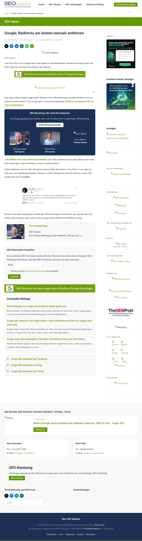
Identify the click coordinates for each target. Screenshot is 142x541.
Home (41, 4)
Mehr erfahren (17, 478)
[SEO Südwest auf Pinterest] (116, 352)
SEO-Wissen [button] (55, 4)
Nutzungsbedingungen (35, 271)
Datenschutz (52, 534)
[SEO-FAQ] (120, 243)
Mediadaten (90, 534)
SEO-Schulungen (73, 4)
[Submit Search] (44, 502)
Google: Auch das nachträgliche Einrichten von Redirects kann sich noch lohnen (46, 339)
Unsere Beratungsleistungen (49, 125)
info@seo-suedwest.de (24, 453)
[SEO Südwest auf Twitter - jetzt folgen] (116, 360)
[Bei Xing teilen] (22, 46)
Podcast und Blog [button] (95, 4)
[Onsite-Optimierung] (121, 174)
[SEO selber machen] (121, 261)
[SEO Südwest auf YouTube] (121, 365)
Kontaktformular (92, 528)
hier (80, 235)
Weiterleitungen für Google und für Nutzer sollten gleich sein (36, 306)
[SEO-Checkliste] (120, 53)
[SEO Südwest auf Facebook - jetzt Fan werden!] (116, 343)
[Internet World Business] (121, 291)
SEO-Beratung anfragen (125, 4)
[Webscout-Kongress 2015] (121, 205)
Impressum (70, 534)
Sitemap (80, 534)
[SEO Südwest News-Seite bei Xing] (125, 360)
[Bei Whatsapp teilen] (27, 46)
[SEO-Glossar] (121, 383)
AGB (61, 534)
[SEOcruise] (121, 213)
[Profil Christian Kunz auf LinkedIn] (125, 352)
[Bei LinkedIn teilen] (17, 46)
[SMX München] (121, 197)
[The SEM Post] (120, 312)
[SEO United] (121, 297)
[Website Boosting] (121, 278)
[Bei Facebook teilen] (12, 46)
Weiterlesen (40, 430)
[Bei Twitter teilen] (6, 46)
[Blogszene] (120, 228)
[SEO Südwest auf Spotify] (125, 343)
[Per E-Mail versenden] (32, 46)
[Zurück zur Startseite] (17, 4)
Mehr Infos (100, 525)
